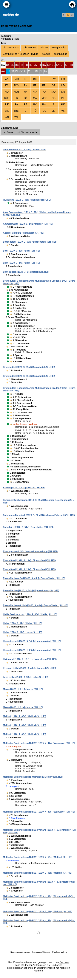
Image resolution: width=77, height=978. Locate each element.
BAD (16, 79)
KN (63, 91)
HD (63, 85)
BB (25, 79)
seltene (44, 47)
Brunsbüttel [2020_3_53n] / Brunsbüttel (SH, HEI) (29, 376)
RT (25, 104)
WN (7, 117)
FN (25, 85)
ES (7, 85)
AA (7, 79)
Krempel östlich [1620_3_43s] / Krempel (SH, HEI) (29, 668)
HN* (35, 91)
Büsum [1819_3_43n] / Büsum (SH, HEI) (24, 487)
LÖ (25, 98)
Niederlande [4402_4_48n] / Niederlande (24, 149)
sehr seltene (29, 47)
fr (63, 15)
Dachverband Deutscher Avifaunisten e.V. (42, 963)
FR (34, 85)
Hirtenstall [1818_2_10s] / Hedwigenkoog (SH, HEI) (30, 659)
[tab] (3, 64)
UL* (54, 110)
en (72, 15)
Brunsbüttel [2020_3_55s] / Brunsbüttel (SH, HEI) (29, 367)
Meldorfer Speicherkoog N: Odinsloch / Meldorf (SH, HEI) (33, 777)
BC (35, 79)
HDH (16, 91)
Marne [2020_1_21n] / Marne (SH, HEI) (23, 689)
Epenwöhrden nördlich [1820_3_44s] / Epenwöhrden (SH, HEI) (35, 605)
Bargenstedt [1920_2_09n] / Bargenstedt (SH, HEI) (29, 242)
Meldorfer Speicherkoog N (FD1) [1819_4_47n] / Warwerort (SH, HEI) (39, 743)
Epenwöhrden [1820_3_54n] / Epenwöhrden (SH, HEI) (31, 590)
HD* (7, 91)
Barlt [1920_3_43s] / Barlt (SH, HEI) (21, 250)
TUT (25, 110)
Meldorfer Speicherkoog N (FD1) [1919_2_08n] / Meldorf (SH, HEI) (37, 873)
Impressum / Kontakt (41, 952)
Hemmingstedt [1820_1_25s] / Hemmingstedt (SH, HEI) (32, 650)
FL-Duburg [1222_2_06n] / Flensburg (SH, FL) (27, 200)
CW (54, 79)
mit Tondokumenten (27, 132)
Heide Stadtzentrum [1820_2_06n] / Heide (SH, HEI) (30, 614)
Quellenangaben (59, 952)
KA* (53, 91)
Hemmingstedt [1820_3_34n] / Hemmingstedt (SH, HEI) (32, 641)
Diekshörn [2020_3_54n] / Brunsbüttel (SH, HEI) (28, 527)
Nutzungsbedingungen (20, 952)
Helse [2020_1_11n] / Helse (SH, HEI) (22, 632)
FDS (16, 85)
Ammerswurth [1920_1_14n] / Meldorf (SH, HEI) (28, 224)
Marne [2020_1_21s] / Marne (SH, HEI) (23, 707)
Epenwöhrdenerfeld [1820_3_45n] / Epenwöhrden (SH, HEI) (34, 578)
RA (16, 104)
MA (35, 98)
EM (63, 79)
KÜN (6, 98)
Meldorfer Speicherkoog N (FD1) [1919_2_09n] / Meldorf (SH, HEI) (37, 911)
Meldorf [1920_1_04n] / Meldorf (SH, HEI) (24, 725)
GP (53, 85)
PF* (7, 104)
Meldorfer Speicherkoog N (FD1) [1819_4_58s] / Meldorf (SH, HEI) (37, 857)
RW (44, 104)
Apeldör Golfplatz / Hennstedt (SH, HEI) (23, 233)
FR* (44, 85)
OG (54, 98)
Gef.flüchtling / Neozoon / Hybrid (20, 53)
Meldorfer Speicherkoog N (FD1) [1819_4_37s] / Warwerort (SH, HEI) (39, 811)
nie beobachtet (11, 47)
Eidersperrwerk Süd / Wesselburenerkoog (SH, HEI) (30, 551)
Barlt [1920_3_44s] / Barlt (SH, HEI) (21, 263)
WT (16, 117)
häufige (46, 53)
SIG (7, 110)
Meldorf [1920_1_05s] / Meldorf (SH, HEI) (24, 734)
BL (44, 79)
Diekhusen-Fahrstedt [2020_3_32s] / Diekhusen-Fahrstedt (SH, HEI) (39, 515)
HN (25, 91)
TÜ (34, 110)
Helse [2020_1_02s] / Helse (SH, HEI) (22, 623)
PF (62, 98)
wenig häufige (59, 47)
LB (16, 98)
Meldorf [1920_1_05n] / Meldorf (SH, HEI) (24, 716)
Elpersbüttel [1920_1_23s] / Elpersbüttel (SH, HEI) (29, 569)
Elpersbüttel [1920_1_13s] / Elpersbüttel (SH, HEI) (29, 560)
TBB (16, 110)
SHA (62, 104)
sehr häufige (60, 53)
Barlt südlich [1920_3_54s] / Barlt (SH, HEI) (26, 272)
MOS (44, 98)
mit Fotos (8, 132)
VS (63, 110)
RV (35, 104)
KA (44, 91)
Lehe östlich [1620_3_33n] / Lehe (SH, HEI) (25, 677)
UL (44, 110)
